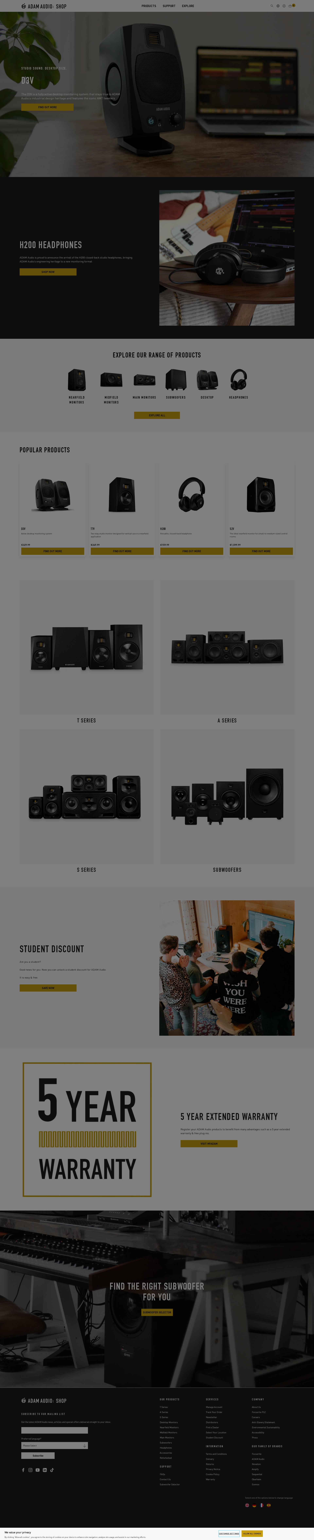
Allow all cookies (252, 1533)
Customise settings (229, 1533)
